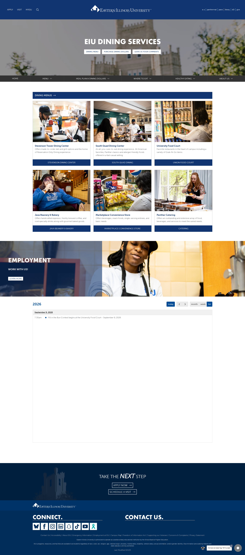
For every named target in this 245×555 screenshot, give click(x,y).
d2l (233, 10)
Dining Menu (92, 52)
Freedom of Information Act (134, 535)
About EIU (67, 535)
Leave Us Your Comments (146, 52)
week (202, 304)
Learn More (15, 278)
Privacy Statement (197, 535)
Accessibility (56, 535)
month (194, 304)
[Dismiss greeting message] (231, 545)
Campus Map (116, 535)
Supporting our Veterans (157, 535)
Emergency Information (82, 535)
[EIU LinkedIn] (60, 526)
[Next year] (185, 304)
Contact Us (45, 535)
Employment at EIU (101, 535)
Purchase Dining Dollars (116, 52)
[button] (238, 548)
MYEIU (29, 9)
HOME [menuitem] (15, 78)
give (238, 10)
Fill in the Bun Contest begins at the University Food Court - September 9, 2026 (84, 317)
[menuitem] (47, 78)
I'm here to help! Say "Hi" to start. (219, 548)
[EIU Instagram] (52, 526)
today (170, 304)
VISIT (19, 9)
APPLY (10, 9)
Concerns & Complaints (178, 535)
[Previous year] (179, 304)
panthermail (212, 10)
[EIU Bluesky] (36, 526)
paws (221, 10)
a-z (203, 10)
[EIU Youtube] (85, 526)
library (227, 10)
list (209, 304)
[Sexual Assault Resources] (93, 526)
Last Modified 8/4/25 (122, 550)
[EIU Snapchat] (68, 526)
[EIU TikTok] (77, 526)
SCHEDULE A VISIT (121, 491)
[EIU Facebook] (44, 526)
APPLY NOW (121, 485)
